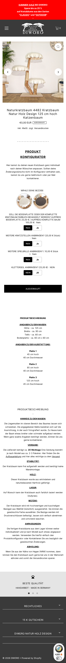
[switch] (59, 658)
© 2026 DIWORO (11, 658)
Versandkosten (41, 128)
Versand (56, 456)
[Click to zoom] (58, 46)
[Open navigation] (7, 28)
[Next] (58, 72)
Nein (28, 228)
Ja (37, 228)
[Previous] (7, 72)
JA (37, 272)
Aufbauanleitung (13, 456)
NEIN (28, 272)
